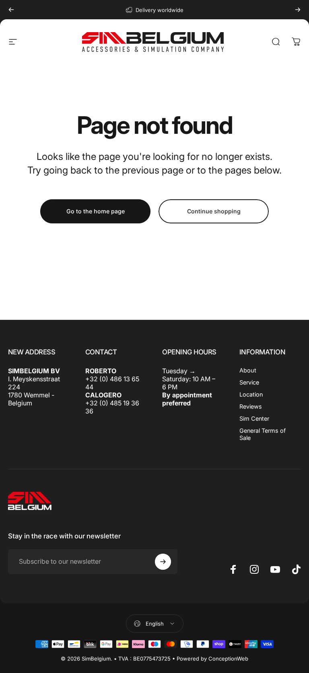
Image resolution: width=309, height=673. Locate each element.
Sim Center (254, 418)
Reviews (250, 406)
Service (249, 382)
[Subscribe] (163, 562)
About (247, 370)
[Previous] (11, 9)
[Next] (298, 9)
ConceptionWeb (228, 658)
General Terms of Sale (262, 434)
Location (251, 394)
